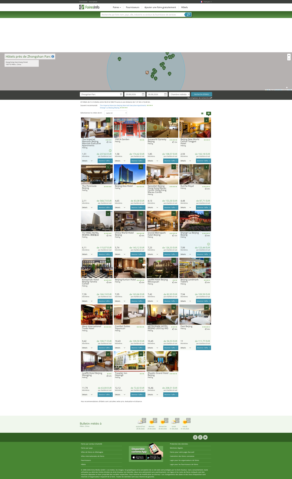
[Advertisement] (146, 35)
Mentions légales (176, 448)
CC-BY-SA (289, 89)
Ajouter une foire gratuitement (160, 7)
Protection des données (179, 444)
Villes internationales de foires (92, 456)
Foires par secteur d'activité (91, 444)
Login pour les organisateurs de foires (184, 460)
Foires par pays (87, 448)
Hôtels (184, 7)
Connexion (83, 2)
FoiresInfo (90, 7)
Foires (116, 7)
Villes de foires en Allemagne (92, 452)
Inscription (93, 2)
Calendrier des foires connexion (182, 456)
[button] (146, 71)
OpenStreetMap (278, 89)
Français (207, 2)
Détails (84, 161)
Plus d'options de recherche (198, 98)
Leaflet (267, 89)
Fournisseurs (132, 7)
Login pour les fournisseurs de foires (184, 464)
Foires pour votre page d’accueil (182, 452)
